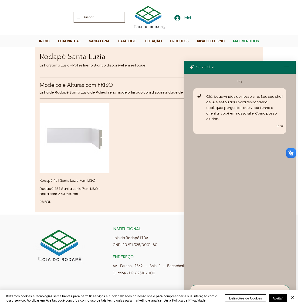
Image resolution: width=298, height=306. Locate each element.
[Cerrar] (292, 298)
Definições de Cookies (245, 298)
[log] (240, 178)
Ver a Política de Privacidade (184, 300)
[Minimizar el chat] (286, 67)
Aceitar (278, 298)
